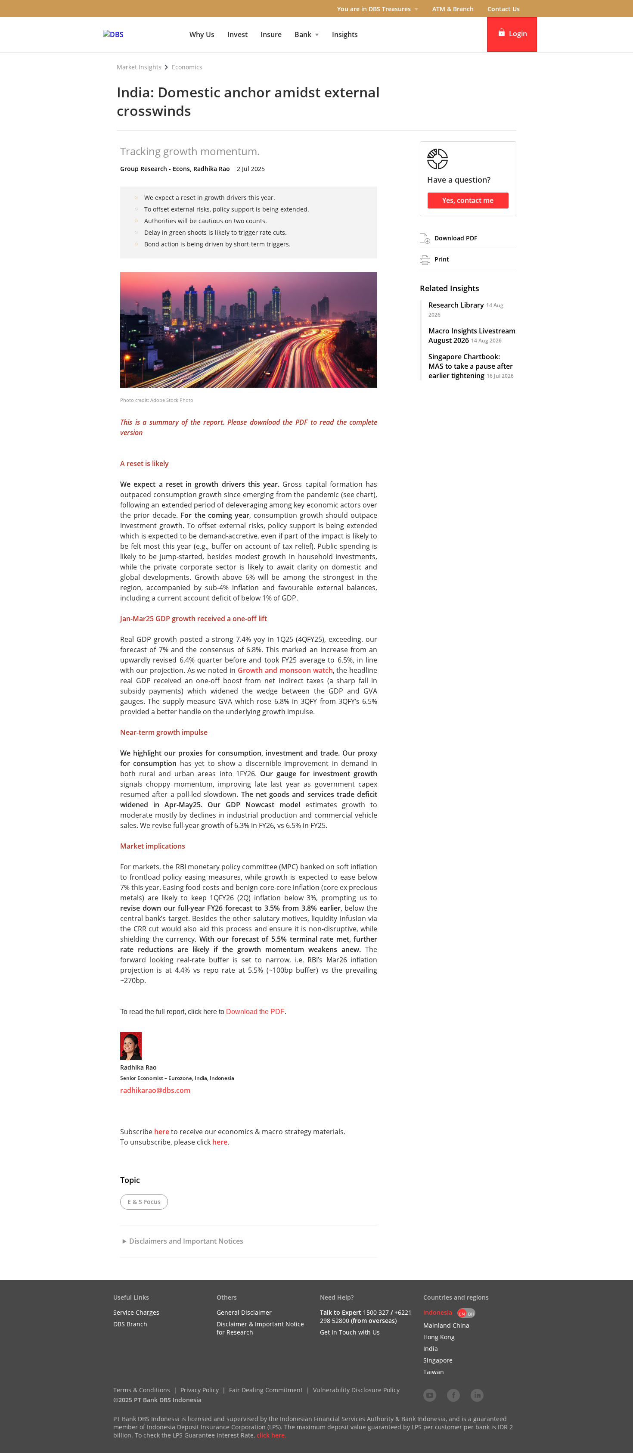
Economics (187, 67)
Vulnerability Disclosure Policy (356, 1390)
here (161, 1131)
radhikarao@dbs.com (155, 1090)
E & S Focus (144, 1202)
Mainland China (446, 1325)
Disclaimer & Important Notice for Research (260, 1328)
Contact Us (503, 9)
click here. (271, 1435)
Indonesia (437, 1312)
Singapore (438, 1360)
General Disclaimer (244, 1312)
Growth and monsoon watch (285, 670)
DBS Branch (130, 1324)
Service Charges (136, 1312)
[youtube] (429, 1394)
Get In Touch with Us (350, 1332)
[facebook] (453, 1394)
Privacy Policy (199, 1390)
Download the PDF (255, 1011)
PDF (301, 422)
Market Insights (139, 67)
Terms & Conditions (141, 1390)
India (430, 1348)
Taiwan (433, 1372)
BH (471, 1314)
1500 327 (376, 1312)
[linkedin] (477, 1394)
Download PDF (455, 238)
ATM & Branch (453, 9)
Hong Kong (439, 1337)
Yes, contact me (467, 200)
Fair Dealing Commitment (266, 1390)
